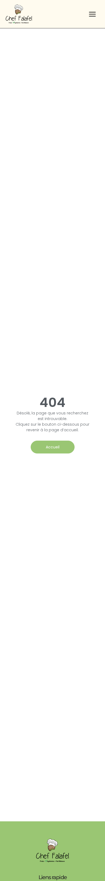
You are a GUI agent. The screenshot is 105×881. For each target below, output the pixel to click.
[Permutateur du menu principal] (92, 14)
